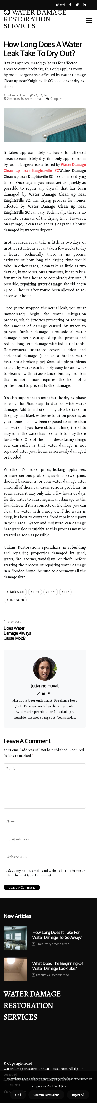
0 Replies (56, 99)
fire (66, 592)
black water (16, 592)
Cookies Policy (56, 1086)
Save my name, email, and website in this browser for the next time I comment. (46, 872)
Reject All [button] (78, 1095)
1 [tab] (45, 135)
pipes (51, 592)
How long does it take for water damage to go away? (56, 935)
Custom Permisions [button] (46, 1095)
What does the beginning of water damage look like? (57, 966)
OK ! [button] (18, 1095)
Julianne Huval (17, 95)
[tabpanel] (45, 125)
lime (36, 592)
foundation (16, 600)
